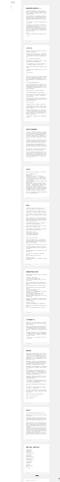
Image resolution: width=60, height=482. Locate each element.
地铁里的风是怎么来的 (32, 271)
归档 (11, 7)
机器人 (28, 205)
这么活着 (30, 122)
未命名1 (28, 410)
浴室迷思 (30, 312)
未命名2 (28, 169)
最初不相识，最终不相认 (33, 447)
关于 (11, 9)
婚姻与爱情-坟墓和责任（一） (34, 8)
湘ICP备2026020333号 (34, 480)
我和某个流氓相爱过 (31, 129)
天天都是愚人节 (30, 319)
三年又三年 (29, 48)
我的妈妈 (28, 350)
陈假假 (14, 2)
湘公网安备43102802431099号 (29, 480)
